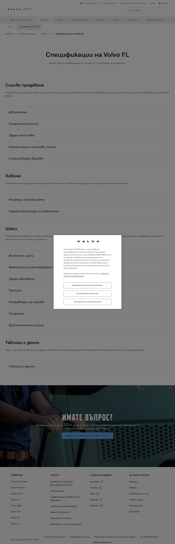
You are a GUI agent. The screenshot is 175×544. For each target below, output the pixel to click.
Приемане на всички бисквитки (87, 285)
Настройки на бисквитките (87, 302)
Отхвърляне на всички (87, 293)
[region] (87, 272)
